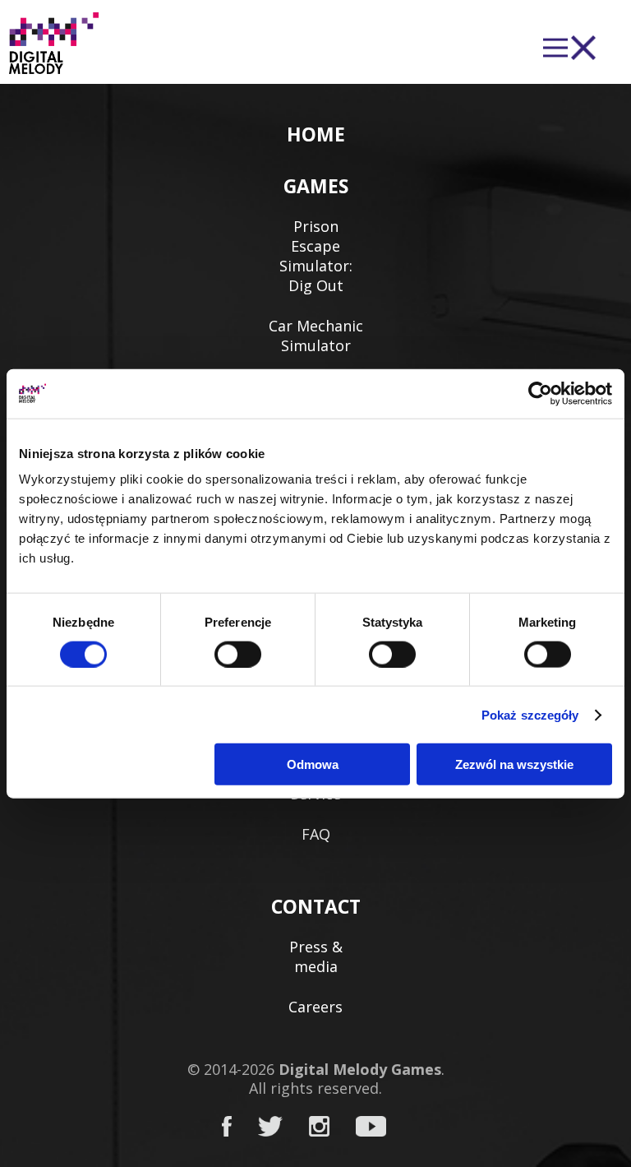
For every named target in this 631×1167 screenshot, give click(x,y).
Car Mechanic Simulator (316, 335)
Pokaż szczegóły (530, 714)
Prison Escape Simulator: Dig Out (315, 255)
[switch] (237, 654)
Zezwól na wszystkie (514, 764)
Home (316, 134)
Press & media (316, 956)
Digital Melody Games (360, 1069)
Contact (316, 906)
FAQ (316, 834)
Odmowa (313, 764)
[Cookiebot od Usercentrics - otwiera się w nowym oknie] (540, 393)
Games (315, 186)
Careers (315, 1006)
